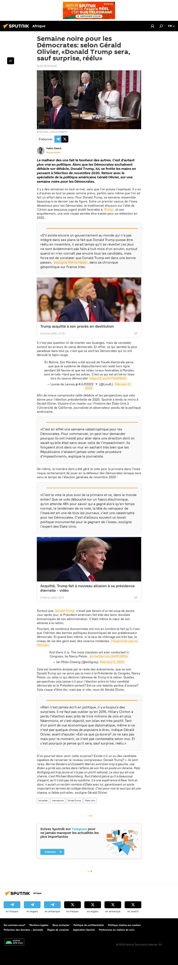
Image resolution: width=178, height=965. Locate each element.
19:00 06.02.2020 (47, 66)
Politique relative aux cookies (124, 925)
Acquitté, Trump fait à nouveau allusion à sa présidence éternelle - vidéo (87, 588)
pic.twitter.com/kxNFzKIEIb (109, 656)
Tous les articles (53, 152)
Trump (108, 209)
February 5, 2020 (112, 662)
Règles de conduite (58, 929)
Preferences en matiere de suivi (116, 929)
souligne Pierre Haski (70, 262)
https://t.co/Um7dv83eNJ (108, 378)
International (58, 800)
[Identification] (152, 26)
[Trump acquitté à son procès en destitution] (89, 299)
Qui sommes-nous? (14, 925)
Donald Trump (64, 611)
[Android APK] (14, 942)
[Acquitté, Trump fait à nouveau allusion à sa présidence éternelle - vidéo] (89, 559)
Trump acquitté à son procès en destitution (77, 326)
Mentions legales (38, 925)
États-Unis (90, 800)
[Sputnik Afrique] (17, 29)
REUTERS (43, 132)
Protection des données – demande (23, 929)
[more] (135, 333)
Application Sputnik (84, 929)
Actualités (43, 800)
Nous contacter (60, 925)
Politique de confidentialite (89, 925)
